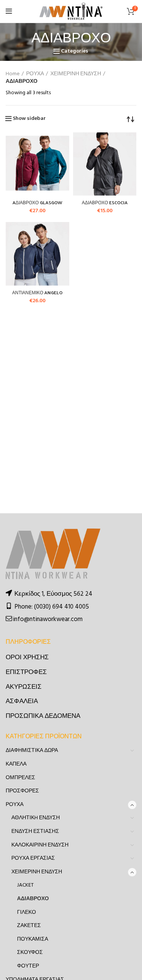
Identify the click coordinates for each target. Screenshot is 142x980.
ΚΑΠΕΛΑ (16, 764)
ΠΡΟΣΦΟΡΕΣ (22, 791)
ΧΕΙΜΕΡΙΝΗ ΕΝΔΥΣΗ (75, 74)
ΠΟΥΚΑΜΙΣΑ (32, 939)
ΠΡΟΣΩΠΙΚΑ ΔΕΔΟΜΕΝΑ (43, 716)
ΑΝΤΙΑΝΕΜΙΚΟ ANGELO (37, 292)
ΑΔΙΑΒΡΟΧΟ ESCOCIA (105, 202)
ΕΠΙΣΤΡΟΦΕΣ (26, 672)
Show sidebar (29, 118)
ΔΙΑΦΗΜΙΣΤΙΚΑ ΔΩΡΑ (32, 750)
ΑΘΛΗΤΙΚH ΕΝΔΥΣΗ (35, 818)
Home (13, 74)
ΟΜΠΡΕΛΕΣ (20, 777)
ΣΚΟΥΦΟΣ (30, 952)
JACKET (25, 885)
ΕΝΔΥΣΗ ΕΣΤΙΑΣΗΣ (35, 831)
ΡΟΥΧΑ (35, 74)
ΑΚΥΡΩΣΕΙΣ (24, 687)
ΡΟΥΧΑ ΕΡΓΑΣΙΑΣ (33, 858)
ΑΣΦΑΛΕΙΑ (22, 701)
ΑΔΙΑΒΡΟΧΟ (33, 899)
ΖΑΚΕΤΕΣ (29, 925)
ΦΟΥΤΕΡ (28, 966)
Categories (74, 51)
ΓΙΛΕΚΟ (26, 912)
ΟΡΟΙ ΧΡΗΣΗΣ (27, 657)
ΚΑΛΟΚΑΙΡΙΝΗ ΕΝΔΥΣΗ (40, 845)
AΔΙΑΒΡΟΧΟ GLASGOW (37, 202)
